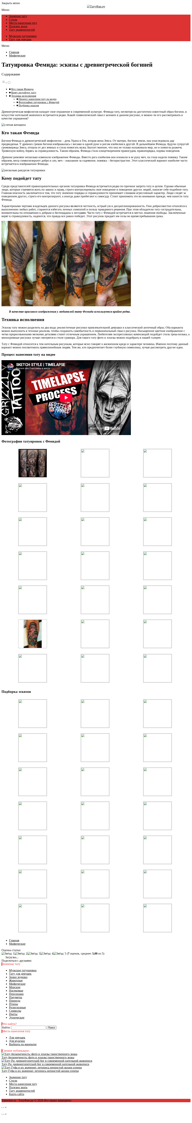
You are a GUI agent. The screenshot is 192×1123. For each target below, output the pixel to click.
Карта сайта (16, 1094)
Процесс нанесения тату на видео (37, 99)
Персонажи (16, 994)
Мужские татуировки (23, 36)
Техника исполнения (23, 95)
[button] (6, 82)
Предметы (15, 997)
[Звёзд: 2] (20, 953)
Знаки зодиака (18, 977)
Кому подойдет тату (23, 92)
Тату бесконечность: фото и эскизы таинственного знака (38, 1057)
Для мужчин (17, 1041)
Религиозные (17, 1007)
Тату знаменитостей (22, 29)
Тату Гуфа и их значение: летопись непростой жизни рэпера (40, 1070)
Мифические (17, 983)
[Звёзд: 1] (8, 953)
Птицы (13, 1004)
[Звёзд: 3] (33, 953)
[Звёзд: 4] (46, 953)
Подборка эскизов (29, 105)
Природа (14, 1000)
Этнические (16, 1017)
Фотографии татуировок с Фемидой (39, 102)
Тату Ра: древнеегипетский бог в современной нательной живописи (45, 1064)
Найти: (6, 1027)
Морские (14, 987)
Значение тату (18, 16)
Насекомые (16, 990)
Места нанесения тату (23, 23)
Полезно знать (18, 26)
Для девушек (17, 1037)
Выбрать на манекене (23, 1044)
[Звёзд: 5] (59, 953)
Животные (16, 980)
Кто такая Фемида (22, 89)
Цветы (13, 1014)
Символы (15, 1010)
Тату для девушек (20, 39)
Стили (13, 19)
